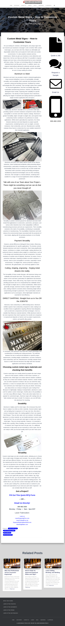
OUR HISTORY (16, 5)
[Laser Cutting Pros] (32, 2)
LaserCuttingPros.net (22, 520)
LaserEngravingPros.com (22, 518)
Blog (35, 5)
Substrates (41, 5)
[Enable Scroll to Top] (62, 623)
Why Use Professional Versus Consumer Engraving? (12, 572)
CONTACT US (23, 5)
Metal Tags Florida (8, 600)
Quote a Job (55, 56)
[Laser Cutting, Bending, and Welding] (53, 563)
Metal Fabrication (7, 532)
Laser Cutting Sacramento (10, 606)
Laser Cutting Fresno (8, 610)
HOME (11, 5)
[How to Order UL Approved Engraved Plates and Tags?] (32, 563)
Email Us (55, 92)
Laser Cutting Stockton (9, 603)
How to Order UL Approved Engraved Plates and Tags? (31, 572)
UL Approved (48, 5)
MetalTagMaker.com (22, 524)
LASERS (29, 5)
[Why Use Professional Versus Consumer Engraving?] (12, 563)
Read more (12, 588)
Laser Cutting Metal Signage (9, 530)
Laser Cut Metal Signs (13, 528)
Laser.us (22, 516)
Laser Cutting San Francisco (10, 613)
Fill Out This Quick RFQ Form (22, 495)
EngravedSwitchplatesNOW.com (22, 522)
